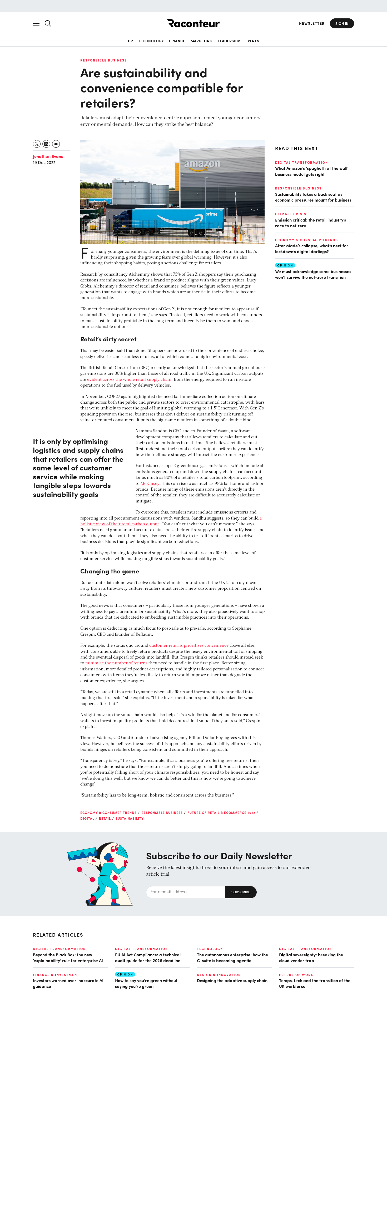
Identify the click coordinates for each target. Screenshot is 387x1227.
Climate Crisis (290, 214)
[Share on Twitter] (37, 144)
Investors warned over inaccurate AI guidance (68, 983)
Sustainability (130, 818)
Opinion (285, 265)
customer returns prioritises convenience (189, 646)
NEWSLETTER (312, 23)
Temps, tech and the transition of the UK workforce (314, 983)
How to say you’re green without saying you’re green (146, 983)
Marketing (202, 40)
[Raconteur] (193, 23)
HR (130, 40)
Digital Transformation (301, 162)
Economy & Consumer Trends (108, 812)
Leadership (229, 40)
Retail (105, 818)
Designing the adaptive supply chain (232, 980)
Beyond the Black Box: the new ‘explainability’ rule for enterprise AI (68, 957)
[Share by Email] (56, 144)
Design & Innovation (219, 975)
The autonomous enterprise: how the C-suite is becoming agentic (232, 957)
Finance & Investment (56, 975)
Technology (151, 40)
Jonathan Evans (48, 156)
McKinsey (150, 484)
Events (252, 40)
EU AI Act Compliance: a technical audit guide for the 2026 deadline (148, 957)
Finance (177, 40)
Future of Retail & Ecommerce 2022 (221, 812)
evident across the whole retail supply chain (129, 380)
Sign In (342, 23)
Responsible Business (103, 60)
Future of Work (296, 975)
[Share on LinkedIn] (46, 144)
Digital (87, 818)
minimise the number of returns (116, 663)
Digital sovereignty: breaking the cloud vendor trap (311, 957)
